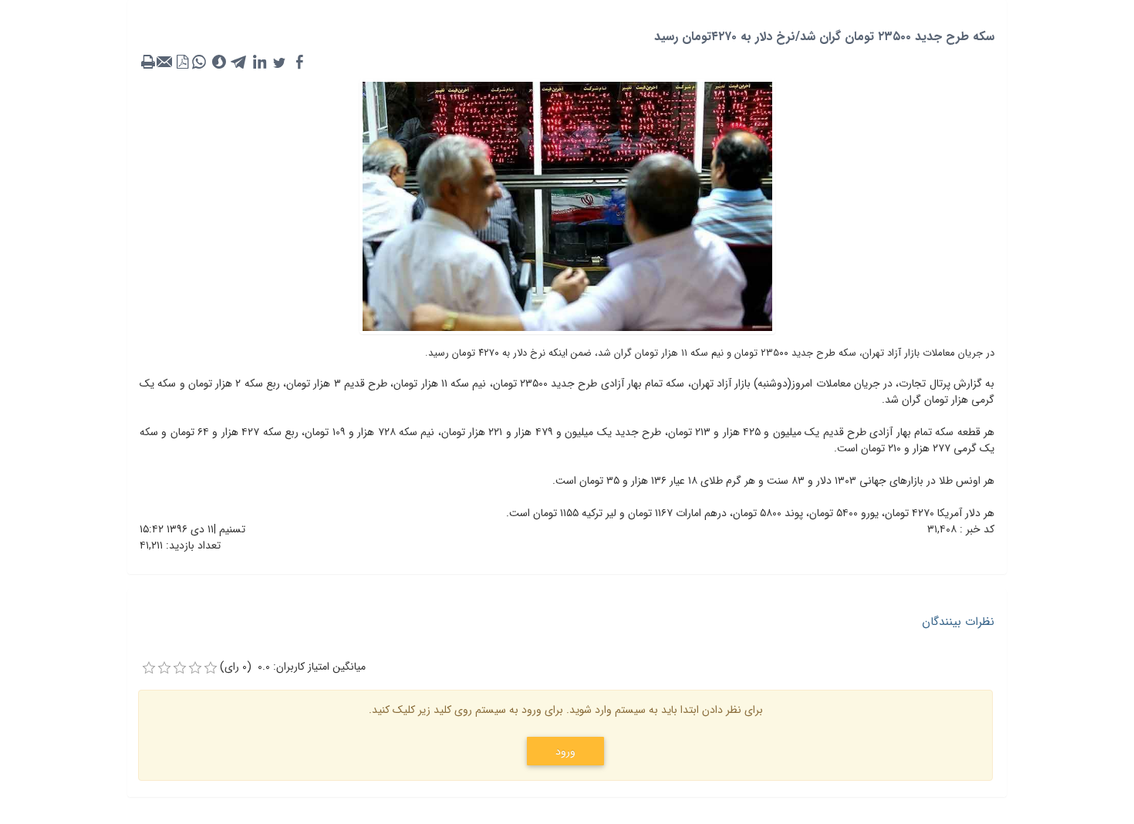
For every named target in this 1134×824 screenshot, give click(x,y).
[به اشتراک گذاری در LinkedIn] (259, 62)
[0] (149, 668)
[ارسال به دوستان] (165, 62)
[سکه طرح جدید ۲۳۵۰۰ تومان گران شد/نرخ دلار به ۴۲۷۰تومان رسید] (567, 205)
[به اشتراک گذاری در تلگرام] (239, 62)
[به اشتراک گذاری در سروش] (219, 62)
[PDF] (182, 62)
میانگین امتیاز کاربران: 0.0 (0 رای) (293, 667)
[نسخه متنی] (148, 62)
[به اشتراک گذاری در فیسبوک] (299, 62)
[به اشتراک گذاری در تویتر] (279, 62)
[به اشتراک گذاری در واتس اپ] (199, 62)
